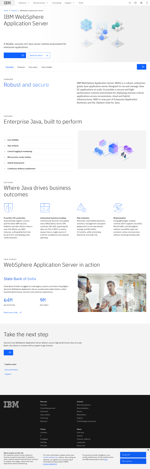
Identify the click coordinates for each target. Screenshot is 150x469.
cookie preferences (50, 457)
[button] (141, 3)
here (106, 459)
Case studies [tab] (46, 67)
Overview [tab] (10, 67)
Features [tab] (21, 67)
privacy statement (50, 464)
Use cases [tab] (33, 67)
